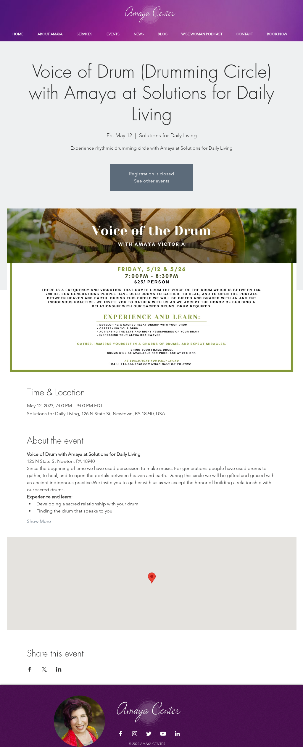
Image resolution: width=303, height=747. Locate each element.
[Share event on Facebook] (30, 669)
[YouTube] (163, 733)
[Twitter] (148, 733)
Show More (39, 521)
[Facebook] (120, 733)
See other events (151, 181)
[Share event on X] (44, 669)
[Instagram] (134, 733)
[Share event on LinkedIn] (59, 669)
